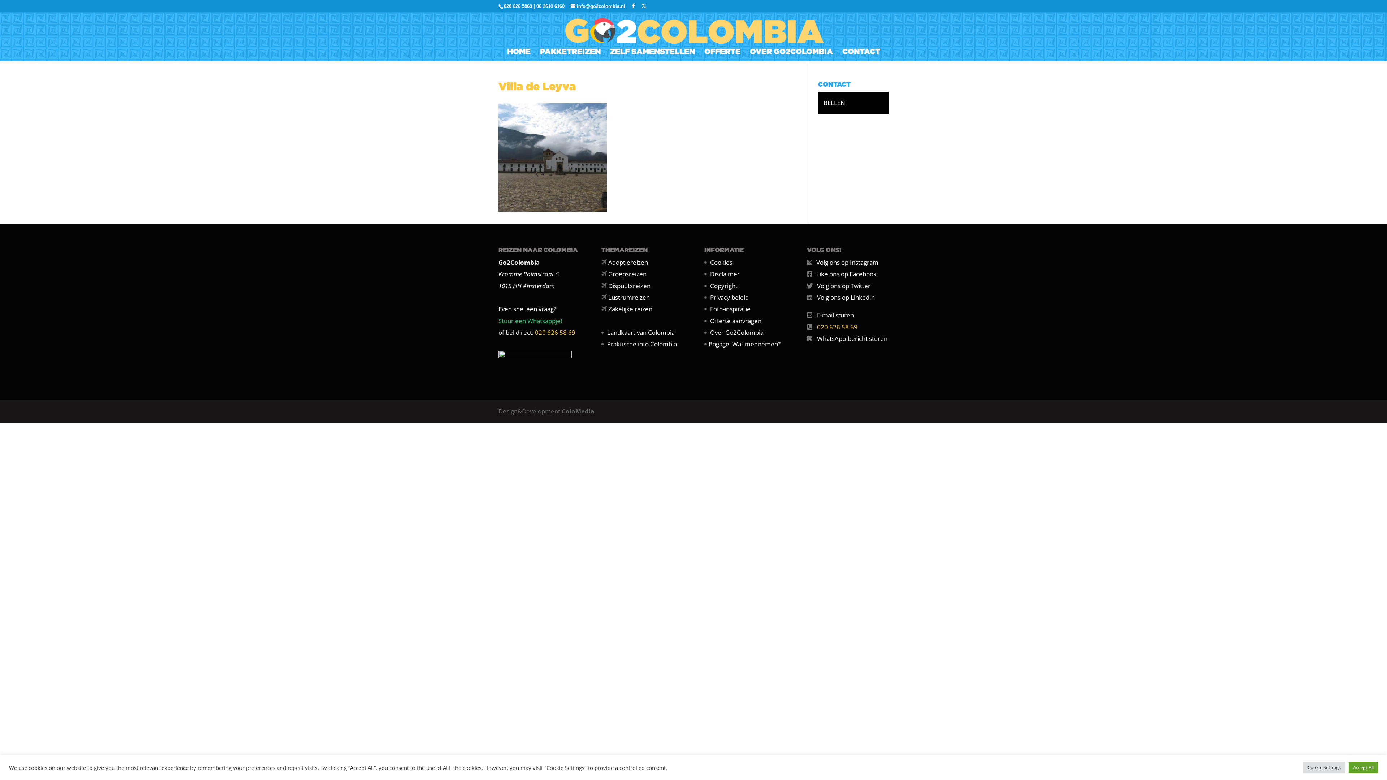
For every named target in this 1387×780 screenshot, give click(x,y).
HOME (519, 52)
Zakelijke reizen (630, 309)
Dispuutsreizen (629, 286)
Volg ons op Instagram (847, 262)
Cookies (721, 262)
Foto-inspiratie (730, 309)
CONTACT (861, 52)
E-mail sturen (835, 315)
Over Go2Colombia (737, 332)
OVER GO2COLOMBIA (791, 52)
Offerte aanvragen (735, 321)
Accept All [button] (1363, 767)
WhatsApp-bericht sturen (852, 338)
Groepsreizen (627, 274)
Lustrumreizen (629, 297)
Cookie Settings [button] (1324, 767)
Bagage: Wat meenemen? (745, 344)
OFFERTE (722, 52)
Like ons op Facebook (846, 274)
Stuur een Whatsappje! (530, 321)
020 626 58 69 (555, 332)
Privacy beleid (729, 297)
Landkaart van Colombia (641, 332)
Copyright (724, 286)
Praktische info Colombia (642, 344)
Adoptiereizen (628, 262)
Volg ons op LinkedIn (846, 297)
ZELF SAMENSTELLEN (652, 52)
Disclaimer (725, 274)
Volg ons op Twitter (843, 286)
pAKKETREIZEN (570, 52)
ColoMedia (578, 411)
